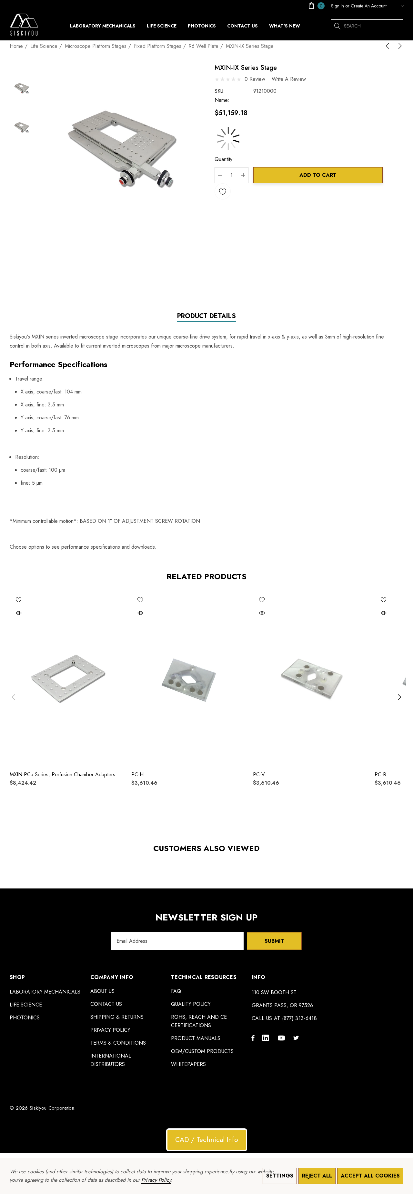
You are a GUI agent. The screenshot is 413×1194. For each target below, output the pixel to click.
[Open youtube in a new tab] (282, 1037)
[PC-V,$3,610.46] (311, 678)
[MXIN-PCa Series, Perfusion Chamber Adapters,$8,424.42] (68, 678)
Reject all (317, 1175)
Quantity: (224, 159)
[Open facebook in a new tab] (253, 1037)
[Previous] (388, 46)
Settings (279, 1175)
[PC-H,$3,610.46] (189, 678)
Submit (274, 941)
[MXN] (396, 6)
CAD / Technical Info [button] (206, 1140)
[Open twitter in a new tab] (297, 1037)
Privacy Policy (156, 1180)
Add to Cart (318, 175)
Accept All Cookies (370, 1175)
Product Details (206, 316)
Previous (13, 697)
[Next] (398, 46)
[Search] (337, 25)
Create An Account (369, 6)
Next (399, 697)
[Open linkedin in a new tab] (266, 1037)
